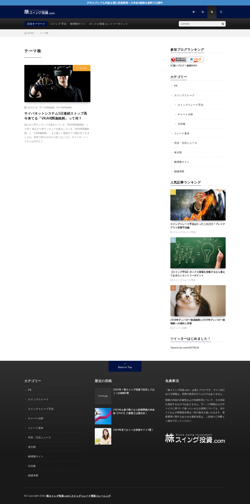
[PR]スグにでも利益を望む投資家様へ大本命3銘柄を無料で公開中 (125, 2)
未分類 (178, 152)
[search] (223, 24)
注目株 (83, 68)
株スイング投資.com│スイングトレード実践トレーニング (78, 495)
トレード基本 (181, 133)
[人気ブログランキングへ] (178, 61)
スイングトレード (184, 95)
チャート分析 (185, 114)
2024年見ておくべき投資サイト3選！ (133, 429)
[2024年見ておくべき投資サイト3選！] (103, 436)
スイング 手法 (58, 23)
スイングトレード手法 (190, 104)
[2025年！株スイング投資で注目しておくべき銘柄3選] (103, 396)
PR (175, 85)
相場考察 (179, 171)
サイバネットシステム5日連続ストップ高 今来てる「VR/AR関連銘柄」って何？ (55, 115)
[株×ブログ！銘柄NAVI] (183, 65)
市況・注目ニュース (185, 142)
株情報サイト (77, 23)
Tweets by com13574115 (184, 347)
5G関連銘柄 (48, 107)
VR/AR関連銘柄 (64, 107)
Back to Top (125, 367)
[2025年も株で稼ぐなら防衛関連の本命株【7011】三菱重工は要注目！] (103, 416)
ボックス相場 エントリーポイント (108, 23)
